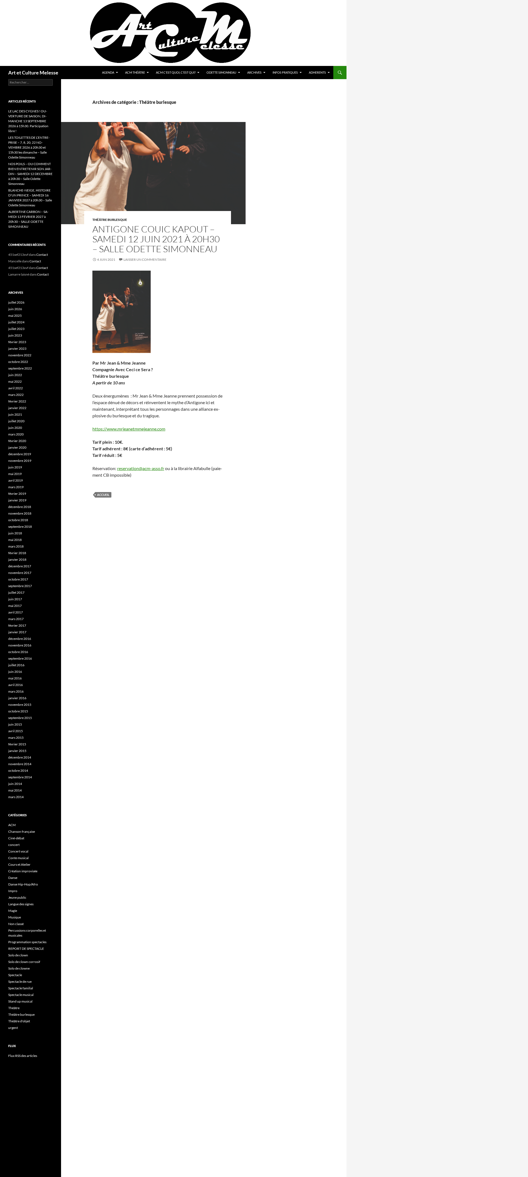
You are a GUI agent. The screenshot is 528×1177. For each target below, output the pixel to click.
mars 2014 (16, 797)
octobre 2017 (18, 579)
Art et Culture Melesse (33, 73)
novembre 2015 (19, 705)
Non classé (16, 924)
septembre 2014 (20, 777)
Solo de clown (18, 955)
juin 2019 (15, 467)
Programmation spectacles (27, 942)
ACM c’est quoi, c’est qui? (176, 72)
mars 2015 (16, 737)
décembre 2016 (19, 639)
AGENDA (108, 72)
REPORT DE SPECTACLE (26, 948)
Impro (12, 891)
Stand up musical (20, 1001)
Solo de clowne (19, 968)
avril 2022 (15, 388)
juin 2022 (15, 375)
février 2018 (17, 553)
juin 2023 (15, 335)
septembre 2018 (20, 526)
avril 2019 (15, 480)
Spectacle (15, 975)
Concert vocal (18, 851)
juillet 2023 (16, 329)
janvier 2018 (17, 559)
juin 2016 (15, 672)
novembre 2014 (19, 764)
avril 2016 (15, 685)
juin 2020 (15, 428)
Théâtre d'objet (19, 1021)
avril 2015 (15, 731)
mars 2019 (16, 487)
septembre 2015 (20, 718)
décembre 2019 (19, 454)
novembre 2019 (19, 461)
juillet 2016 (16, 665)
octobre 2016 (18, 652)
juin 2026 (15, 309)
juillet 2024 (16, 322)
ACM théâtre (135, 72)
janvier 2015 (17, 751)
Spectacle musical (21, 995)
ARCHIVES (254, 72)
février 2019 (17, 494)
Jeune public (17, 897)
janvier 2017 (17, 632)
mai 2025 (15, 315)
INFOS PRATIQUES (285, 72)
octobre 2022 (18, 362)
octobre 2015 (18, 711)
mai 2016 (15, 678)
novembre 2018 (19, 513)
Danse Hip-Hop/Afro (23, 884)
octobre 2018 (18, 520)
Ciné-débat (16, 838)
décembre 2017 (19, 566)
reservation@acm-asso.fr (140, 468)
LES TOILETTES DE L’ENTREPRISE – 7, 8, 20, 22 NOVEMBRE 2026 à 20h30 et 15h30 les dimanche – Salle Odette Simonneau (29, 147)
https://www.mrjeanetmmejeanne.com (128, 428)
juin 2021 (15, 414)
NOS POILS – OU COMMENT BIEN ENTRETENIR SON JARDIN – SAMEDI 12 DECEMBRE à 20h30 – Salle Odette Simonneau (30, 174)
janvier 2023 (17, 348)
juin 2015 (15, 724)
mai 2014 (15, 790)
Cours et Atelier (19, 864)
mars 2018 (16, 546)
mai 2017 (15, 606)
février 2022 (17, 401)
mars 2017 (16, 619)
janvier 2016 (17, 698)
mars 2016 (16, 691)
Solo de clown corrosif (24, 962)
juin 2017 (15, 599)
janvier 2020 (17, 447)
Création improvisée (22, 871)
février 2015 (17, 744)
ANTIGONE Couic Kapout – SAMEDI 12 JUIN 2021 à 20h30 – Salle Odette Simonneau (156, 238)
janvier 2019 (17, 500)
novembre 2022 (19, 355)
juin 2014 (15, 784)
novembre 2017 (19, 573)
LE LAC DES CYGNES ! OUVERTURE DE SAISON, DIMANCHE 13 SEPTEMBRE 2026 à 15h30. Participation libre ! (28, 121)
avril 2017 (15, 612)
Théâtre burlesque (109, 220)
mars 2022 (16, 395)
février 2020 (17, 441)
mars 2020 (16, 434)
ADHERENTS (317, 72)
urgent (13, 1028)
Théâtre (14, 1008)
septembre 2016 (20, 658)
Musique (14, 917)
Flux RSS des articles (22, 1056)
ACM (12, 825)
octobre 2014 (18, 770)
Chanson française (21, 831)
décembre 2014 (19, 757)
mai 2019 (15, 474)
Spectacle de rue (20, 981)
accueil (103, 494)
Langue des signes (21, 904)
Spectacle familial (20, 988)
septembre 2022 (20, 368)
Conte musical (18, 858)
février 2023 (17, 342)
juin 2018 (15, 533)
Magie (12, 911)
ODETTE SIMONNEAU (221, 72)
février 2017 (17, 625)
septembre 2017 (20, 586)
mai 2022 (15, 381)
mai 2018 (15, 540)
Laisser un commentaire (144, 259)
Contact (42, 254)
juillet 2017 (16, 592)
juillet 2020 (16, 421)
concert (14, 845)
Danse (12, 878)
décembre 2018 (19, 507)
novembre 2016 (19, 645)
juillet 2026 (16, 302)
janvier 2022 (17, 408)
